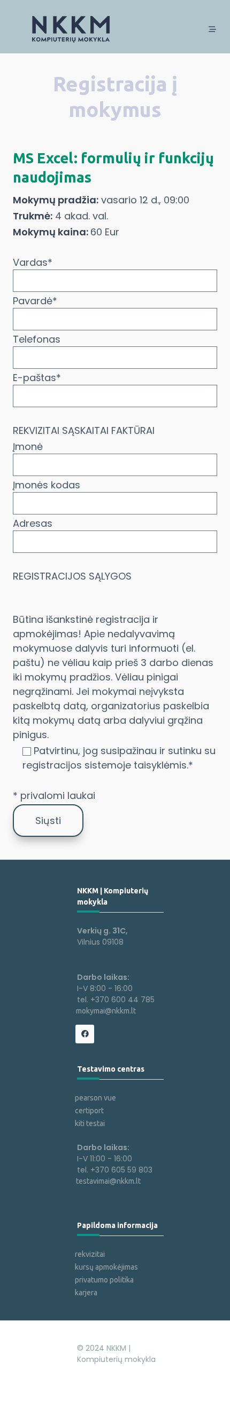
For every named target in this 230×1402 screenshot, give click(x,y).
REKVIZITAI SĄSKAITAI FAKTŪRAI (84, 430)
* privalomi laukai (54, 795)
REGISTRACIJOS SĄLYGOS (72, 576)
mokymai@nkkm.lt (106, 1011)
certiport (89, 1110)
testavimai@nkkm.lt (108, 1181)
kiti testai (90, 1123)
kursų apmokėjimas (106, 1267)
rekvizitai (90, 1254)
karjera (86, 1292)
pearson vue (95, 1098)
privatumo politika (104, 1280)
